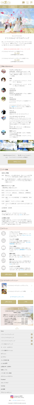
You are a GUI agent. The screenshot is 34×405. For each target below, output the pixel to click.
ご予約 (25, 274)
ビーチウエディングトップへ (17, 296)
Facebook (3, 379)
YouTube (3, 386)
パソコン (14, 400)
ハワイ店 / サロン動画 (6, 373)
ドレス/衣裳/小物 (5, 360)
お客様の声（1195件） (6, 366)
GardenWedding (21, 7)
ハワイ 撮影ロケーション (7, 350)
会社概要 (3, 389)
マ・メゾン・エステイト (7, 347)
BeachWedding (13, 7)
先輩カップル (4, 369)
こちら (20, 214)
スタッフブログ (4, 382)
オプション (3, 353)
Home (2, 331)
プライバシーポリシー (6, 392)
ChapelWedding (30, 7)
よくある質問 (4, 363)
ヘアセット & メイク (26, 235)
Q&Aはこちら (17, 161)
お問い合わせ (8, 274)
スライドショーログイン (7, 376)
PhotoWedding (4, 7)
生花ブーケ (14, 106)
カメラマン (3, 357)
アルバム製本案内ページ (22, 249)
